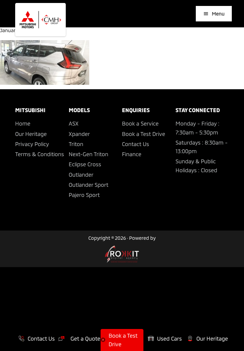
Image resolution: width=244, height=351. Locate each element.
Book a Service (140, 123)
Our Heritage (31, 134)
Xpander (79, 134)
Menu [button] (218, 13)
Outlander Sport (88, 184)
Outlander (81, 174)
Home (22, 123)
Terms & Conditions (39, 154)
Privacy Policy (32, 144)
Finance (131, 154)
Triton (76, 144)
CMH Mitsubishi (40, 20)
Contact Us (135, 144)
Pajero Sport (84, 195)
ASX (74, 123)
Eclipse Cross (85, 164)
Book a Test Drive (143, 134)
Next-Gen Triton (88, 154)
